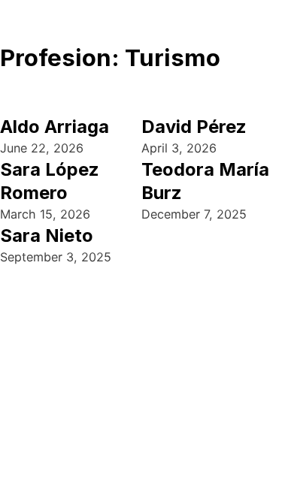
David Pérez (194, 126)
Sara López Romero (49, 181)
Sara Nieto (46, 235)
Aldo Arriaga (54, 126)
